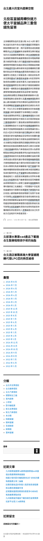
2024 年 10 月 (12, 349)
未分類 (8, 415)
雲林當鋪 (9, 432)
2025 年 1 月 (11, 339)
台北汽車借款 (11, 392)
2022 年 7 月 (11, 359)
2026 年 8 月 (11, 282)
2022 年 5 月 (11, 366)
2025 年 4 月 (11, 329)
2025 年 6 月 (11, 322)
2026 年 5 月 (11, 292)
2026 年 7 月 (11, 285)
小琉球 (8, 402)
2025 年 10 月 (11, 312)
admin (9, 220)
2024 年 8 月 (11, 356)
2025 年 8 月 (11, 315)
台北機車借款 (11, 388)
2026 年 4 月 (11, 295)
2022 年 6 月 (11, 363)
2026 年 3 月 (11, 299)
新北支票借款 (33, 220)
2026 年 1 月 (11, 305)
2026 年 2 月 (11, 302)
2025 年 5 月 (11, 326)
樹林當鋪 (9, 422)
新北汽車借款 (11, 412)
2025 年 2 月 (11, 336)
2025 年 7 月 (11, 319)
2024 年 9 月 (11, 353)
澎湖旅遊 (9, 426)
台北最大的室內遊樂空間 (18, 8)
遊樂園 (8, 429)
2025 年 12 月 (11, 309)
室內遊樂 (9, 399)
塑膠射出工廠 (11, 395)
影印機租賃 (10, 405)
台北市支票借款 (12, 385)
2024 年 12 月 (12, 342)
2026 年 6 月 (11, 288)
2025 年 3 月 (11, 332)
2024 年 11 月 (11, 346)
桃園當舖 (9, 419)
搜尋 (5, 446)
